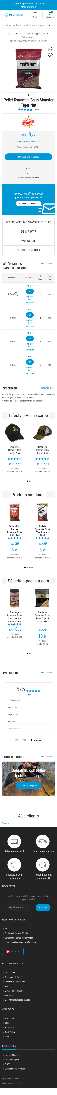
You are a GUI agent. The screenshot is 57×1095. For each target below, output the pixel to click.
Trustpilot (6, 830)
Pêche (18, 33)
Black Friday (10, 1039)
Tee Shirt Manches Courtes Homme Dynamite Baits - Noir (15, 450)
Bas (12, 728)
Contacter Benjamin (28, 792)
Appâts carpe (40, 33)
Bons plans (9, 1034)
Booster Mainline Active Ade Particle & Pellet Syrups (16, 622)
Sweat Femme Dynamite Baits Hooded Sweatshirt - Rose (43, 450)
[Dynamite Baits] (28, 121)
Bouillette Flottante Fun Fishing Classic (44, 622)
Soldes (7, 1029)
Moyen (13, 721)
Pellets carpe (27, 37)
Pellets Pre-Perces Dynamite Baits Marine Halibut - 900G (44, 536)
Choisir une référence (29, 157)
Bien (12, 714)
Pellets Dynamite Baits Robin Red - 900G (15, 536)
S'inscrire (43, 914)
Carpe (28, 33)
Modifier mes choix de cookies (17, 1007)
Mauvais (14, 735)
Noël (7, 1043)
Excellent (14, 707)
